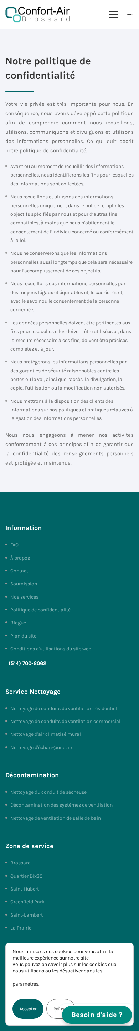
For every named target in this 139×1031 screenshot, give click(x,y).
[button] (97, 1015)
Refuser (60, 1008)
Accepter (28, 1008)
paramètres (25, 984)
